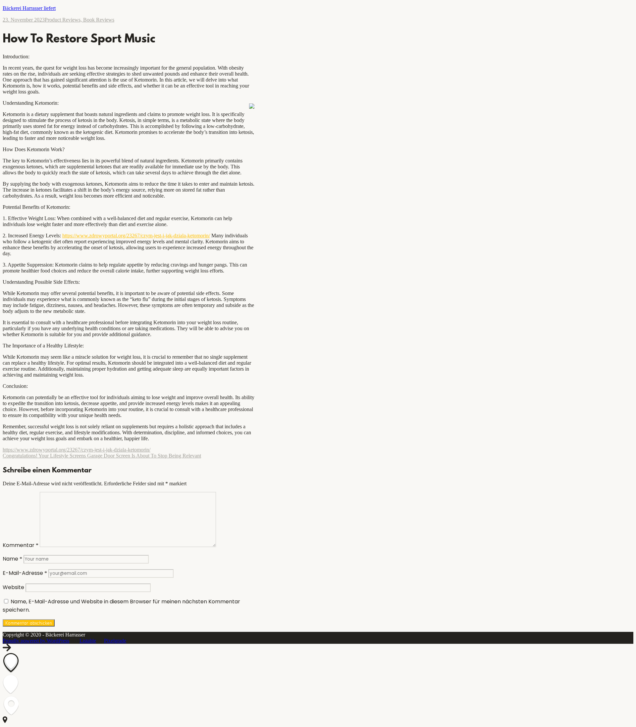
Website (13, 587)
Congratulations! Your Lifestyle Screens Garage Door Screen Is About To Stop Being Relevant (102, 455)
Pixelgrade (115, 640)
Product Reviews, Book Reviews (79, 20)
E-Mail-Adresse (25, 573)
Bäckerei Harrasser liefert (29, 8)
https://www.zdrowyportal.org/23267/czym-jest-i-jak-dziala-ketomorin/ (136, 235)
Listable (88, 640)
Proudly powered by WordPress (36, 640)
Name (12, 559)
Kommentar (20, 545)
